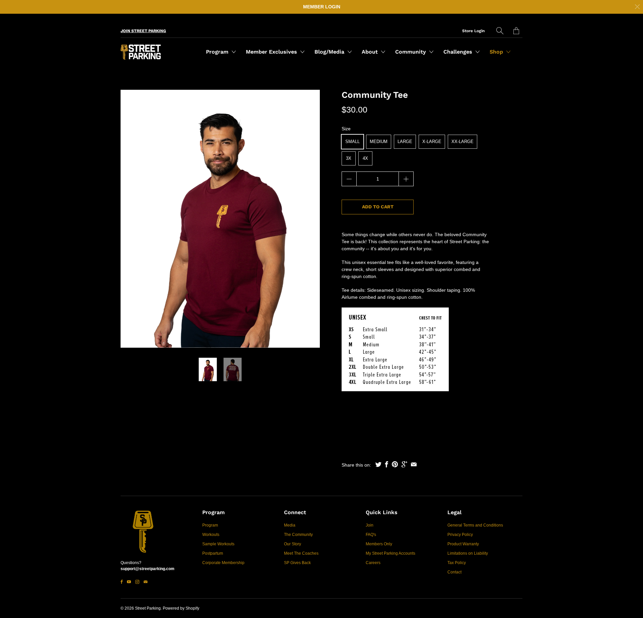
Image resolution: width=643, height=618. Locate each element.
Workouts (210, 534)
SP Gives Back (297, 562)
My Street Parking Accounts (390, 553)
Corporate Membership (223, 562)
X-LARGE (431, 141)
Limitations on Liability (467, 553)
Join (369, 525)
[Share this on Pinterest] (395, 464)
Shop (497, 52)
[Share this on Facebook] (386, 464)
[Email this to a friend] (414, 464)
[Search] (500, 31)
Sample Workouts (218, 544)
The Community (298, 534)
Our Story (292, 544)
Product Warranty (463, 544)
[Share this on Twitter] (378, 464)
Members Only (379, 544)
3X (348, 158)
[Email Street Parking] (145, 582)
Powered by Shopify (181, 608)
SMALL (352, 141)
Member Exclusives (272, 52)
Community (411, 52)
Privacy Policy (460, 534)
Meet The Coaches (301, 553)
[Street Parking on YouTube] (129, 582)
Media (289, 525)
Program (218, 52)
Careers (373, 562)
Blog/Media (330, 52)
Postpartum (212, 553)
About (370, 52)
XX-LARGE (462, 141)
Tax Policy (456, 562)
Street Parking (148, 608)
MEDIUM (378, 141)
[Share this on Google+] (404, 464)
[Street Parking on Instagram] (137, 582)
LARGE (405, 141)
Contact (454, 572)
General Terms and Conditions (475, 525)
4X (365, 158)
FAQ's (371, 534)
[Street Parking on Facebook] (122, 582)
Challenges (458, 52)
